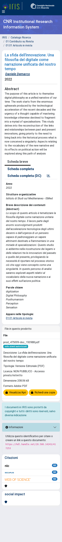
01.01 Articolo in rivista (19, 45)
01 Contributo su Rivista (20, 41)
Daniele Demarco (17, 74)
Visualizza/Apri (17, 392)
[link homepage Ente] (42, 6)
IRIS (4, 37)
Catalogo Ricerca (21, 37)
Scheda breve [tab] (17, 162)
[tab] (48, 175)
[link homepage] (12, 6)
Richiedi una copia (44, 392)
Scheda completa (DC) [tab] (24, 176)
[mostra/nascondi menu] (3, 11)
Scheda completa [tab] (20, 169)
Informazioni (15, 427)
